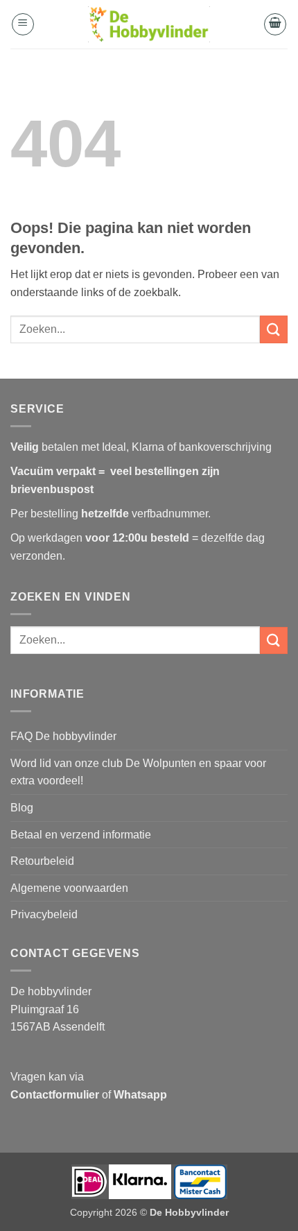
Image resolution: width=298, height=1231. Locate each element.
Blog (21, 808)
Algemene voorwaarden (69, 888)
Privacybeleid (44, 914)
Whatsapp (140, 1095)
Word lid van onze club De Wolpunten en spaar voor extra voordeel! (138, 772)
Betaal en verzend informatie (80, 835)
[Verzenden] (274, 329)
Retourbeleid (42, 861)
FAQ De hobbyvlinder (63, 736)
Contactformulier (54, 1095)
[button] (23, 24)
